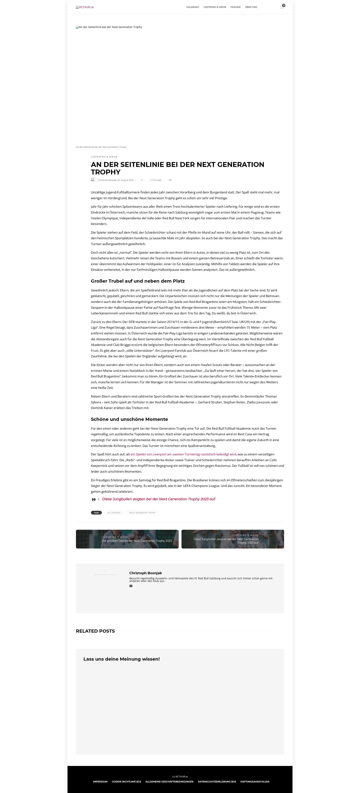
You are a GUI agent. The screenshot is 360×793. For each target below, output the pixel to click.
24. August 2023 (126, 180)
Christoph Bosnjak (107, 180)
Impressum (100, 781)
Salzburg (192, 7)
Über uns (251, 7)
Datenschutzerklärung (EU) (217, 781)
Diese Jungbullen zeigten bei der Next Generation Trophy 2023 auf (158, 499)
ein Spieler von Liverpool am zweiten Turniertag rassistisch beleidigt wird (183, 454)
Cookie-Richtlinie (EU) (126, 781)
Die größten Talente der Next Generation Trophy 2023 (137, 540)
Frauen (236, 7)
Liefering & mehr (215, 7)
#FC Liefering (113, 512)
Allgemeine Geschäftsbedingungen (170, 781)
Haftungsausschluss (254, 781)
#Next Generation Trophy (142, 512)
